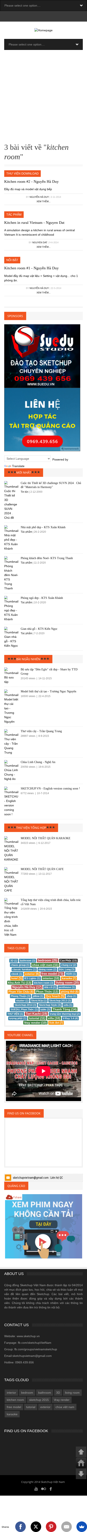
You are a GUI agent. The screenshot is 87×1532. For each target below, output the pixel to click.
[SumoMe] (81, 1526)
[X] (36, 1526)
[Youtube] (36, 1489)
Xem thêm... (43, 201)
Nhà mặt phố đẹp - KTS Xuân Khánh (43, 527)
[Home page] (43, 30)
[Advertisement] (43, 97)
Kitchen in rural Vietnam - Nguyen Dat (34, 222)
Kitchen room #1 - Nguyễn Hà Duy (31, 268)
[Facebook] (50, 1489)
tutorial (30, 1407)
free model (14, 1407)
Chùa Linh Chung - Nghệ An (38, 762)
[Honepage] (81, 1463)
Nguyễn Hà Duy (39, 197)
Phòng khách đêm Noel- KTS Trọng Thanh (47, 558)
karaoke (12, 1414)
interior (11, 1392)
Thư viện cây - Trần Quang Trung (41, 731)
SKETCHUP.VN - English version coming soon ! (50, 788)
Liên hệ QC (56, 1177)
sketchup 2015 (39, 1399)
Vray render (61, 1399)
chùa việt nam (65, 1407)
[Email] (66, 1526)
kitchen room (15, 1399)
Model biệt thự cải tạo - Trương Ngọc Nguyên (48, 691)
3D (58, 1392)
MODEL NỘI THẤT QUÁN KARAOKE (46, 838)
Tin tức (25, 491)
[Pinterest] (51, 1526)
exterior (45, 1407)
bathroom (44, 1392)
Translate (18, 466)
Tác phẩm (27, 531)
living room (72, 1392)
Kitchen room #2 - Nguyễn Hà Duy (31, 181)
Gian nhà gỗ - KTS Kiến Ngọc (39, 628)
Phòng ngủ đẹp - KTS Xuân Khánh (42, 598)
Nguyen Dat (39, 242)
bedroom (27, 1392)
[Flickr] (43, 1489)
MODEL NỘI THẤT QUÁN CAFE (42, 869)
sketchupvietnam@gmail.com (31, 1177)
